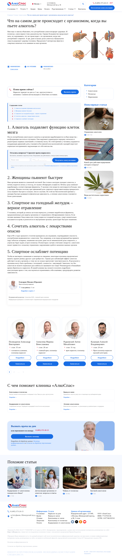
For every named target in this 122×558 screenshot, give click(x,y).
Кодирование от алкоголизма (59, 523)
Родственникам (58, 9)
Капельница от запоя (56, 518)
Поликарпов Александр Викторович (19, 343)
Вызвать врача (70, 92)
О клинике (11, 9)
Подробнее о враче (27, 291)
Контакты (82, 9)
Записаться (20, 364)
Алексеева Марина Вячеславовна (44, 343)
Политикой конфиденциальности (52, 165)
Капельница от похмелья (57, 520)
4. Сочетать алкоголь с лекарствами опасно (26, 116)
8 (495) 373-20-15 (42, 430)
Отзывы (39, 518)
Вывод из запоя (54, 516)
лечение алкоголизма (59, 194)
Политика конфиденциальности (17, 542)
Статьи (71, 9)
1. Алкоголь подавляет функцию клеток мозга (27, 108)
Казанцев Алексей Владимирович (99, 343)
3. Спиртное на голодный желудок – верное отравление (30, 113)
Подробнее (20, 358)
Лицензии (40, 520)
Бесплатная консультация (101, 8)
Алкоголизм (14, 69)
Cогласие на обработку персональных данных (22, 546)
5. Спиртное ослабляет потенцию (23, 119)
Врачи (38, 516)
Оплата (47, 9)
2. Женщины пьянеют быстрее (23, 111)
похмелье (11, 34)
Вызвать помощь (32, 436)
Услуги (23, 9)
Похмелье (92, 94)
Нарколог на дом (54, 513)
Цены (40, 9)
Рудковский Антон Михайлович (72, 343)
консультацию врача (15, 270)
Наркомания (93, 97)
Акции (32, 9)
